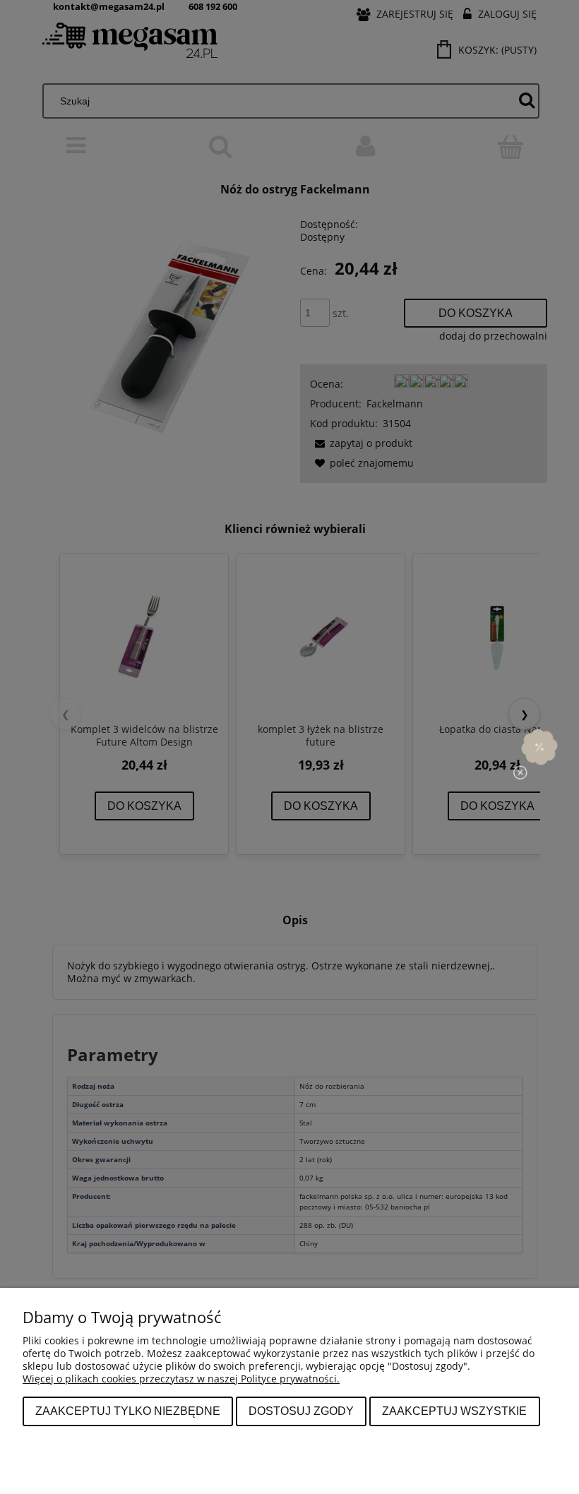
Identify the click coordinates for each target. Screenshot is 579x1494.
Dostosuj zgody (301, 1410)
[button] (539, 747)
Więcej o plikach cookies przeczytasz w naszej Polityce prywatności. (181, 1378)
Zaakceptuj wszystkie (454, 1410)
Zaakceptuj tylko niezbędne (127, 1410)
